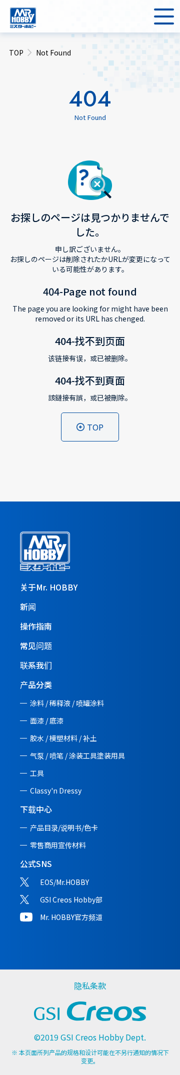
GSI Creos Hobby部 (71, 899)
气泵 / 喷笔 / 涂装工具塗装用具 (77, 755)
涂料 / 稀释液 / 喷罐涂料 (67, 703)
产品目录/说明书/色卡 (64, 827)
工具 (37, 773)
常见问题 (36, 646)
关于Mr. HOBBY (49, 587)
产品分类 (36, 684)
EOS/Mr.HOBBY (64, 882)
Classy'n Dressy (56, 791)
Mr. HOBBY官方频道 (71, 917)
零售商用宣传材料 (58, 845)
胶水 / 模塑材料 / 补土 (63, 738)
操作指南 (36, 626)
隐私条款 (90, 986)
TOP (16, 53)
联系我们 (36, 665)
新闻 (28, 606)
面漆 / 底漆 (47, 721)
